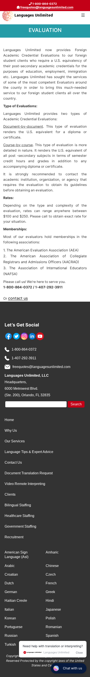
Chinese (52, 566)
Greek (50, 592)
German (11, 592)
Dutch (9, 583)
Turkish (10, 644)
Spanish (52, 635)
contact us (18, 298)
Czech (51, 574)
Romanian (54, 627)
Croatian (11, 574)
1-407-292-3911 (24, 358)
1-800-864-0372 (24, 349)
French (51, 583)
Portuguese (13, 627)
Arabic (10, 566)
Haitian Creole (16, 600)
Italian (9, 609)
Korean (10, 618)
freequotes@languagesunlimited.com (46, 7)
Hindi (50, 600)
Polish (50, 618)
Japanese (53, 609)
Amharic (52, 552)
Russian (11, 635)
